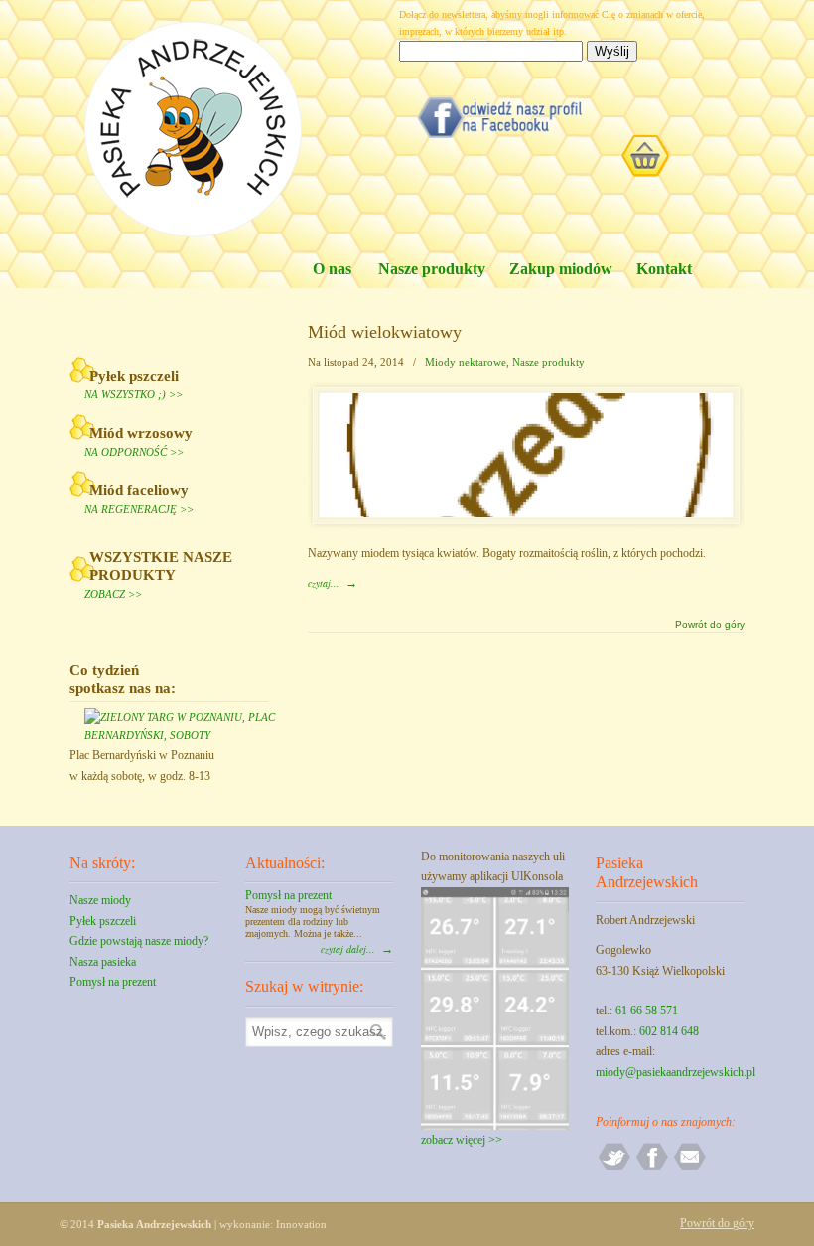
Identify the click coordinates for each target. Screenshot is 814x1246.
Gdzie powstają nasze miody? (138, 941)
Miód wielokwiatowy (385, 332)
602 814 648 (669, 1031)
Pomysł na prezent (112, 982)
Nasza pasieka (102, 962)
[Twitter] (614, 1168)
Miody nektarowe (465, 362)
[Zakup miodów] (613, 153)
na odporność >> (134, 452)
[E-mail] (690, 1168)
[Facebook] (652, 1168)
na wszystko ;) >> (133, 394)
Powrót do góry (710, 625)
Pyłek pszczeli (102, 921)
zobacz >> (113, 594)
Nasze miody (100, 900)
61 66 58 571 (646, 1010)
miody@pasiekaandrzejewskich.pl (675, 1072)
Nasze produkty (548, 362)
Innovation (301, 1224)
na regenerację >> (139, 509)
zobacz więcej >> (461, 1140)
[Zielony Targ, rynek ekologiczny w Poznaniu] (176, 735)
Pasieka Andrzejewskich (193, 130)
